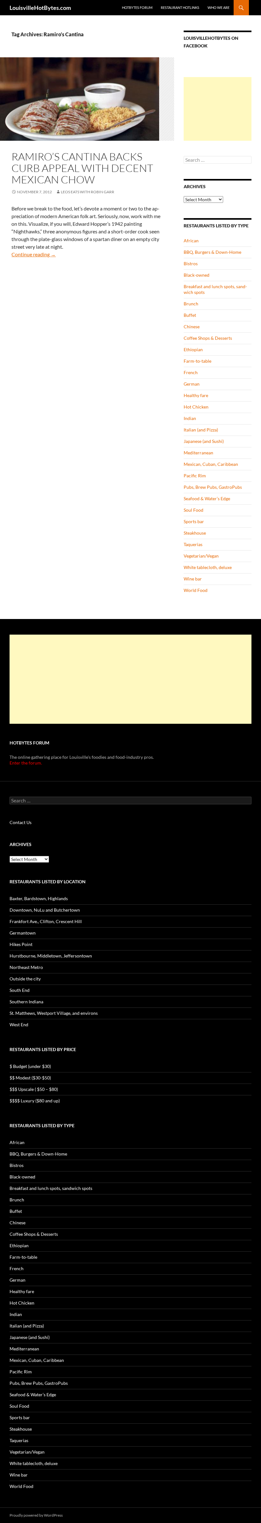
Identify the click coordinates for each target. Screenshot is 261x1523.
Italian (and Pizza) (201, 429)
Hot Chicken (196, 406)
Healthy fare (196, 395)
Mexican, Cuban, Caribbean (211, 464)
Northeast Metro (26, 967)
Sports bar (194, 521)
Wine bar (193, 578)
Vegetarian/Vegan (201, 556)
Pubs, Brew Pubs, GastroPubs (213, 487)
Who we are (218, 7)
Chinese (192, 326)
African (191, 240)
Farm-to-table (197, 361)
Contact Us (21, 822)
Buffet (190, 315)
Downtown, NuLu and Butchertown (45, 910)
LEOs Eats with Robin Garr (87, 191)
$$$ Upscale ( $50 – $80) (34, 1089)
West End (19, 1024)
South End (20, 990)
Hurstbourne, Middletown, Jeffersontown (51, 955)
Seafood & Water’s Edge (207, 498)
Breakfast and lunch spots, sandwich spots (51, 1188)
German (192, 384)
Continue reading (33, 254)
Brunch (191, 303)
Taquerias (193, 544)
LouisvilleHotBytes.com (40, 7)
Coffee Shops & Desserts (208, 338)
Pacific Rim (195, 475)
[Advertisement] (217, 109)
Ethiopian (193, 349)
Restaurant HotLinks (180, 7)
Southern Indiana (26, 1001)
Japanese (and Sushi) (204, 441)
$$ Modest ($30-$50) (30, 1077)
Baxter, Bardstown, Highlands (39, 898)
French (191, 372)
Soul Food (193, 510)
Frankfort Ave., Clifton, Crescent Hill (46, 921)
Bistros (191, 263)
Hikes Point (21, 944)
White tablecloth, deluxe (208, 567)
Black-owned (196, 275)
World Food (196, 590)
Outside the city (25, 978)
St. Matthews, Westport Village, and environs (54, 1013)
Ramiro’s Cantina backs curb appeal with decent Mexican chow (82, 168)
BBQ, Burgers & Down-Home (212, 252)
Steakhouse (195, 533)
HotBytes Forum (137, 7)
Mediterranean (198, 452)
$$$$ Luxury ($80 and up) (35, 1100)
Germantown (23, 933)
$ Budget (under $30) (30, 1066)
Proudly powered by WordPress (36, 1515)
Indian (190, 418)
